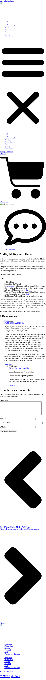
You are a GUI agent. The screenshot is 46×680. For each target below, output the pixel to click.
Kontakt (7, 34)
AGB (6, 652)
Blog (6, 32)
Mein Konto (8, 36)
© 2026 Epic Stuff (10, 676)
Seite (27, 294)
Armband (10, 286)
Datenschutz (8, 646)
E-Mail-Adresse (6, 423)
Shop (6, 24)
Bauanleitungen (10, 30)
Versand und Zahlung (12, 654)
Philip (6, 321)
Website (3, 427)
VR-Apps (7, 28)
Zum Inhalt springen (7, 1)
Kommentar (5, 400)
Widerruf (7, 650)
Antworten (8, 364)
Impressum (8, 644)
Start (6, 22)
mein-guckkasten (10, 26)
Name (3, 419)
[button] (23, 85)
